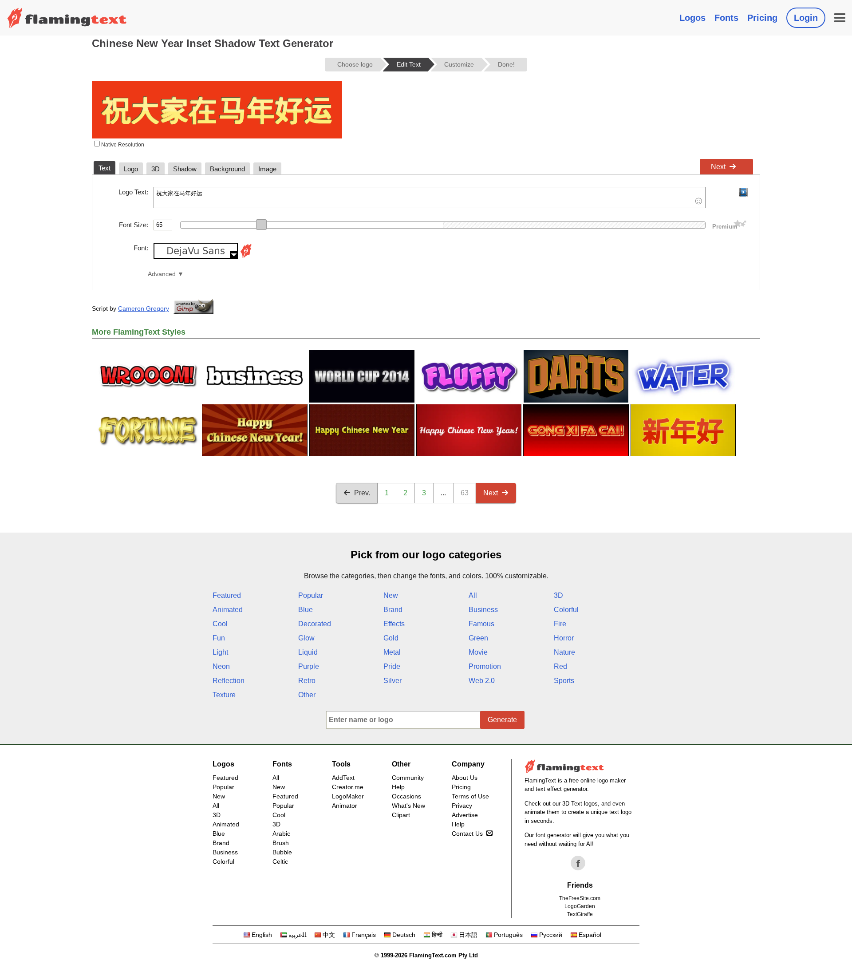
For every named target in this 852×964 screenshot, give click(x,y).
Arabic (281, 833)
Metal (392, 652)
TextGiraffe (580, 914)
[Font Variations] (246, 256)
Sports (564, 680)
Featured (227, 595)
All (473, 595)
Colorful (566, 609)
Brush (280, 842)
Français (363, 934)
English (262, 934)
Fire (560, 624)
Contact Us (467, 833)
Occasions (406, 796)
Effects (394, 624)
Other (307, 695)
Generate (502, 719)
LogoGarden (579, 906)
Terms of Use (470, 796)
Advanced (162, 274)
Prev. (362, 493)
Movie (478, 652)
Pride (391, 666)
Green (478, 638)
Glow (306, 638)
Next (718, 166)
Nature (564, 652)
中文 (329, 934)
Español (590, 934)
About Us (464, 777)
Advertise (465, 814)
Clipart (401, 814)
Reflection (229, 680)
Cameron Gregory (143, 308)
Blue (305, 609)
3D (558, 595)
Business (483, 609)
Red (560, 666)
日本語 (468, 934)
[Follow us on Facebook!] (578, 863)
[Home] (67, 18)
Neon (221, 666)
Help (398, 786)
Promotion (485, 666)
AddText (343, 777)
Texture (224, 695)
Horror (564, 638)
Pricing (762, 18)
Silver (392, 680)
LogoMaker (348, 796)
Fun (219, 638)
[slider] (261, 224)
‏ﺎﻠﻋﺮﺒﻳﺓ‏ (297, 934)
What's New (408, 805)
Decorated (314, 624)
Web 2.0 (482, 680)
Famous (481, 624)
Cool (220, 624)
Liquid (308, 652)
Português (508, 934)
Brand (392, 609)
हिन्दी (437, 934)
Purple (308, 666)
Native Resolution (122, 145)
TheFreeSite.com (579, 898)
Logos (692, 18)
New (390, 595)
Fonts (726, 18)
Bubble (282, 852)
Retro (307, 680)
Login (806, 18)
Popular (310, 595)
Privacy (462, 805)
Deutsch (403, 934)
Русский (550, 934)
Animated (228, 609)
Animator (344, 805)
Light (220, 652)
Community (408, 777)
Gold (390, 638)
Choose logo (355, 64)
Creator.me (347, 786)
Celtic (280, 861)
